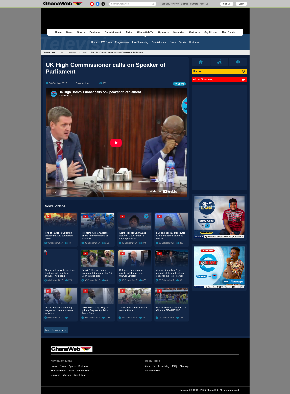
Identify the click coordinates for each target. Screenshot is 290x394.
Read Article (82, 83)
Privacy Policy (152, 370)
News (69, 32)
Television (72, 52)
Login (241, 4)
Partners (194, 4)
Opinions (163, 32)
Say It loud (80, 375)
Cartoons (194, 32)
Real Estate (228, 32)
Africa (129, 32)
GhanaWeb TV (145, 32)
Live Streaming (140, 42)
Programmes (122, 42)
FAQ (174, 366)
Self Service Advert (170, 4)
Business (94, 32)
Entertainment (113, 32)
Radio (197, 71)
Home (58, 32)
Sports (81, 32)
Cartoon (67, 375)
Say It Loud (211, 32)
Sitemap (184, 4)
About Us (204, 4)
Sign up (226, 4)
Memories (178, 32)
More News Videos (55, 330)
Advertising (163, 366)
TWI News (106, 42)
